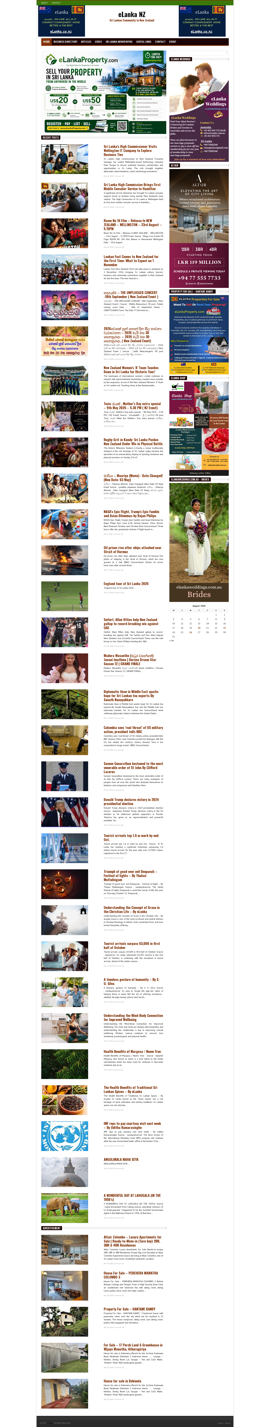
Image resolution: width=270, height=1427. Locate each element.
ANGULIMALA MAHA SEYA (121, 1159)
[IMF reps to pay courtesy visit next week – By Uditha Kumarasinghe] (71, 1137)
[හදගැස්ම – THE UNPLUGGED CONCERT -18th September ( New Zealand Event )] (71, 306)
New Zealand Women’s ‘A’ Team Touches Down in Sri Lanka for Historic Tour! (131, 369)
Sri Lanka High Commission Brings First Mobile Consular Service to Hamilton (132, 186)
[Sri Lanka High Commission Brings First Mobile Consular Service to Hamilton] (71, 198)
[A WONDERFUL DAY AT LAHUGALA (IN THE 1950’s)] (71, 1209)
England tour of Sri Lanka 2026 (126, 583)
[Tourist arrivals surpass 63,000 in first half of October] (71, 957)
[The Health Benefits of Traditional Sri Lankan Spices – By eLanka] (71, 1101)
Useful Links (143, 41)
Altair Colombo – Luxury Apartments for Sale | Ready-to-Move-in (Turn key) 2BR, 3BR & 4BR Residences (133, 1241)
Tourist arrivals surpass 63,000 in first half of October (132, 945)
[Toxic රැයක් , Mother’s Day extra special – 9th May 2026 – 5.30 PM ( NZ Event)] (71, 417)
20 (199, 628)
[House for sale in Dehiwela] (71, 1394)
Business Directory (65, 41)
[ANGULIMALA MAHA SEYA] (71, 1173)
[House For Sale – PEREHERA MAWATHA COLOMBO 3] (71, 1286)
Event (172, 41)
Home (46, 41)
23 (224, 628)
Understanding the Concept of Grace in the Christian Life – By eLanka (132, 909)
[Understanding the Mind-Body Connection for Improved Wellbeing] (71, 1029)
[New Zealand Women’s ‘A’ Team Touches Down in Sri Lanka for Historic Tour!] (71, 381)
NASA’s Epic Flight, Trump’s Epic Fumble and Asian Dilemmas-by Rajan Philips (131, 513)
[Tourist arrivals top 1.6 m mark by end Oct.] (71, 849)
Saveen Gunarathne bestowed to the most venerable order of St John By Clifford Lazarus (133, 767)
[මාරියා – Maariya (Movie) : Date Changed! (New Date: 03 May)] (71, 489)
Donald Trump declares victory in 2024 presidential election (131, 801)
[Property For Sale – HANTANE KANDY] (71, 1322)
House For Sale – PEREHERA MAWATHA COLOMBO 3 (131, 1274)
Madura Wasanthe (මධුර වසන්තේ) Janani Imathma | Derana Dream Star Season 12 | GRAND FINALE (130, 659)
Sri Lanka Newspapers (119, 41)
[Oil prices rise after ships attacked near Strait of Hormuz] (71, 561)
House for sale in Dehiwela (122, 1380)
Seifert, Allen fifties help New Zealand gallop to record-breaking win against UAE (131, 623)
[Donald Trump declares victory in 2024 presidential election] (71, 813)
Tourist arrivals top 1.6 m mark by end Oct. (131, 837)
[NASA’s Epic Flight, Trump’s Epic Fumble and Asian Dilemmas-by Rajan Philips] (71, 525)
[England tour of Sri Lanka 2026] (71, 597)
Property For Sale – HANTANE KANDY (130, 1308)
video (98, 41)
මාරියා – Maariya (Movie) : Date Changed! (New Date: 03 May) (133, 477)
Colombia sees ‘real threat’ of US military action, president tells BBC (133, 729)
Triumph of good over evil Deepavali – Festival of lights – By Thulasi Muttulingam (130, 875)
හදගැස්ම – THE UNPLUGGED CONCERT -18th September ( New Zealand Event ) (131, 294)
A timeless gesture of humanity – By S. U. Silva (131, 981)
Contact (56, 3)
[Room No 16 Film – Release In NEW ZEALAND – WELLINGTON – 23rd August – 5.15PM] (71, 234)
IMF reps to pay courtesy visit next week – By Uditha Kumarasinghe (132, 1125)
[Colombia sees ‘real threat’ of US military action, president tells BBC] (71, 741)
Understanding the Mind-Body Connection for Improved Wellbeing (133, 1017)
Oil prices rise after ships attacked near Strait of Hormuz (133, 549)
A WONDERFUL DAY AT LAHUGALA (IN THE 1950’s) (132, 1197)
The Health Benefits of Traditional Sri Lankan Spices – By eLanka (130, 1089)
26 (190, 632)
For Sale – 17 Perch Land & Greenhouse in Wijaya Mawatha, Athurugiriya (133, 1346)
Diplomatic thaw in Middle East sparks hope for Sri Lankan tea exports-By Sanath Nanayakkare (131, 695)
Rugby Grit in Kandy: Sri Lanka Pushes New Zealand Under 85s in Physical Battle (133, 441)
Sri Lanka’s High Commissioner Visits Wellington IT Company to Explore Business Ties (130, 150)
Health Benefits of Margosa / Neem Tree (132, 1051)
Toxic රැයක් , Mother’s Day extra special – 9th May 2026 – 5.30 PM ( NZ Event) (132, 405)
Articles (86, 41)
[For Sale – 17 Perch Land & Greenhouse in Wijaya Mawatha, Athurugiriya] (71, 1358)
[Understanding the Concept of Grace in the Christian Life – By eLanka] (71, 921)
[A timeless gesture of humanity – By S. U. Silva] (71, 993)
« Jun (171, 640)
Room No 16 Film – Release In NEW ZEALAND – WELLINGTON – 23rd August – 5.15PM (133, 224)
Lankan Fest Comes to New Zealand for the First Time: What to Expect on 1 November (131, 260)
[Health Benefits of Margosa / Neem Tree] (71, 1065)
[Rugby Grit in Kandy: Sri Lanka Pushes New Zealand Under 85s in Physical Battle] (71, 453)
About (44, 3)
